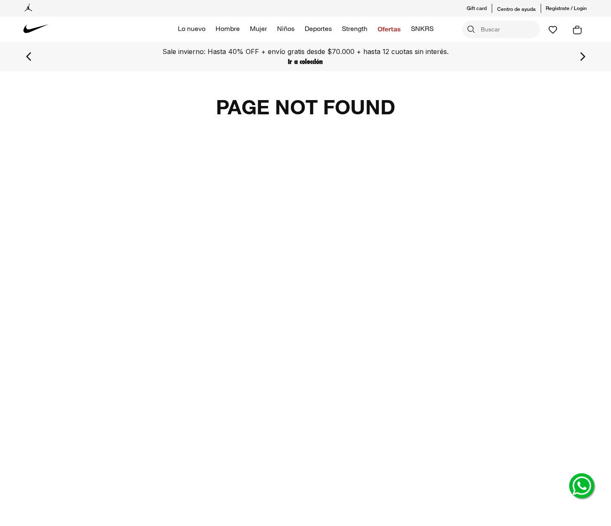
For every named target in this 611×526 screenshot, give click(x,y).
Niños (286, 28)
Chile (584, 378)
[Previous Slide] (29, 56)
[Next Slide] (582, 56)
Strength (354, 28)
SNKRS (422, 28)
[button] (482, 8)
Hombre (228, 28)
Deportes (318, 28)
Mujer (258, 28)
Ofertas (389, 29)
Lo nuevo (191, 28)
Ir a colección (502, 61)
